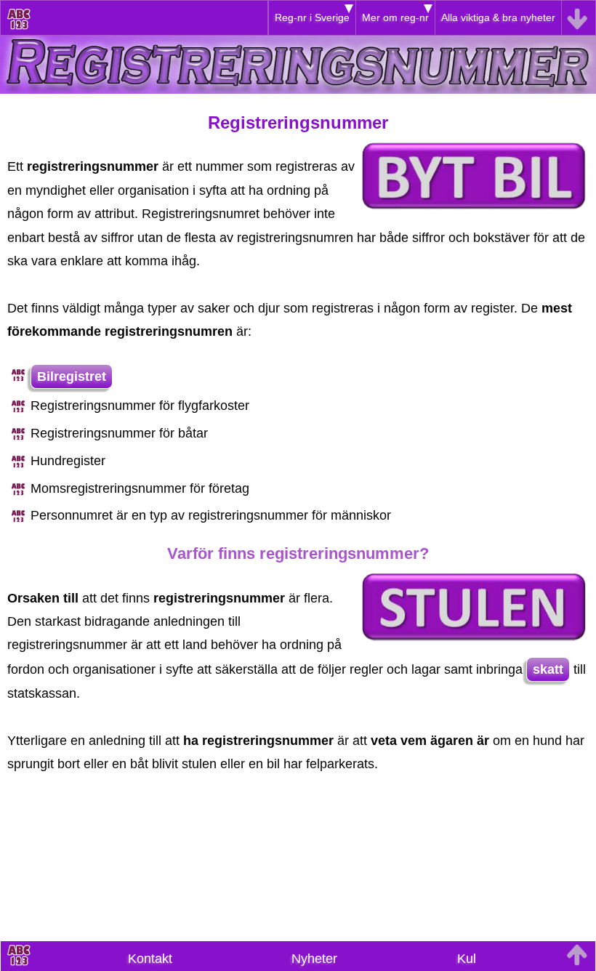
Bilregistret (71, 376)
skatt (548, 669)
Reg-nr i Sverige (312, 17)
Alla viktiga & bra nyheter (498, 17)
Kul (466, 958)
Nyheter (314, 958)
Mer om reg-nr (395, 17)
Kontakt (150, 958)
